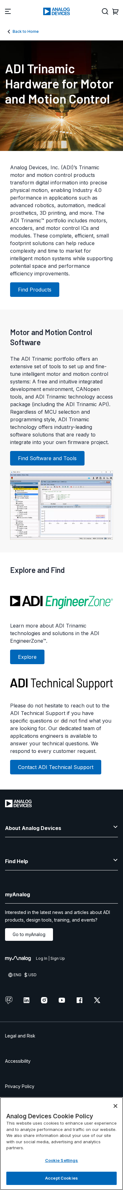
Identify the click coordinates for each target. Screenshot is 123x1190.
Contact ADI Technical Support (55, 767)
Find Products (34, 289)
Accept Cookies (61, 1178)
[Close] (115, 1106)
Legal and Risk (20, 1035)
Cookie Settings (61, 1160)
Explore (27, 657)
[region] (61, 1143)
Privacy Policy (19, 1086)
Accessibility (18, 1061)
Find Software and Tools (47, 458)
